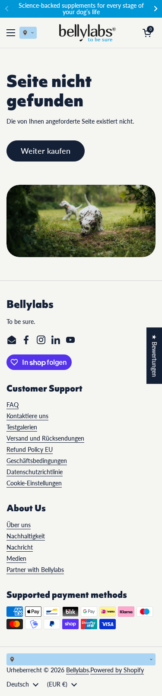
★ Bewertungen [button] (154, 355)
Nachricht (19, 547)
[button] (147, 32)
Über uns (18, 524)
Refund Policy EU (29, 449)
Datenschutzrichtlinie (34, 471)
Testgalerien (21, 427)
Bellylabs (77, 670)
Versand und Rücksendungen (45, 438)
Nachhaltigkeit (25, 536)
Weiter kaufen (45, 150)
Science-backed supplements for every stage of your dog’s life (81, 9)
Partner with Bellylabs (35, 569)
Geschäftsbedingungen (36, 460)
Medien (16, 558)
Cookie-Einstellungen (34, 483)
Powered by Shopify (117, 670)
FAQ (12, 404)
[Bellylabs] (87, 32)
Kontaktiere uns (27, 415)
